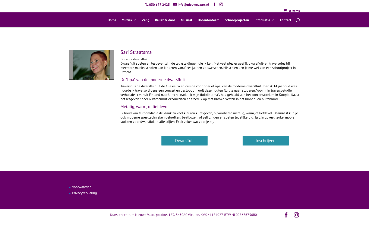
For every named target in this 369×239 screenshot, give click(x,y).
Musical (186, 20)
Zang (145, 20)
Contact (285, 20)
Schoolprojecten (237, 20)
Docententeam (208, 20)
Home (112, 20)
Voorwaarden (81, 187)
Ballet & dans (165, 20)
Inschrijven (265, 140)
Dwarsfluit (184, 140)
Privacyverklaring (84, 193)
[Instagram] (221, 4)
